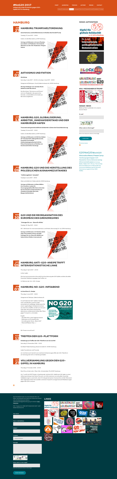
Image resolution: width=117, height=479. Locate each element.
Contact (99, 5)
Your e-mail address (19, 421)
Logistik (88, 169)
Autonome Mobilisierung (86, 167)
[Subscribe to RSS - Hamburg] (43, 385)
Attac (92, 169)
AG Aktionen (97, 167)
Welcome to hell (89, 165)
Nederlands (65, 9)
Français (77, 9)
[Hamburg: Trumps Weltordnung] (57, 55)
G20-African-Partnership (94, 164)
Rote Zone (82, 165)
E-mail (81, 114)
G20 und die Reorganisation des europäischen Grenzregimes (42, 217)
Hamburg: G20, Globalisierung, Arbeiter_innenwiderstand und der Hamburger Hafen (45, 120)
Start (56, 5)
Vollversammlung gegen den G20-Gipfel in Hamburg (43, 362)
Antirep (97, 162)
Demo (89, 160)
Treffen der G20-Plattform (39, 336)
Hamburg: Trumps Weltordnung (42, 28)
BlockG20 (97, 153)
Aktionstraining (96, 160)
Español (96, 9)
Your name (16, 413)
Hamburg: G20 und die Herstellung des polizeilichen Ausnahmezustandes (46, 169)
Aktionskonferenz (86, 156)
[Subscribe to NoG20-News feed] (91, 145)
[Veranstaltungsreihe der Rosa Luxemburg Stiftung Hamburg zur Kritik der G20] (57, 99)
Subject (15, 428)
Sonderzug (97, 165)
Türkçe (101, 9)
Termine (74, 5)
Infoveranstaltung (85, 162)
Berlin (93, 162)
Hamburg (82, 158)
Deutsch (82, 9)
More (81, 171)
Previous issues (83, 143)
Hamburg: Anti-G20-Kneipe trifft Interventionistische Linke (43, 264)
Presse (91, 5)
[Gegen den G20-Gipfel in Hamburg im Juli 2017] (60, 309)
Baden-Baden (83, 164)
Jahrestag (65, 5)
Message (15, 442)
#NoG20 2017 (22, 5)
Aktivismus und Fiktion (36, 72)
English (71, 9)
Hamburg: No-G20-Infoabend (40, 287)
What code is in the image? (87, 128)
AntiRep (83, 5)
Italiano (87, 9)
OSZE (96, 169)
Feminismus (82, 169)
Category (15, 435)
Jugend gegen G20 (92, 158)
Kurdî (91, 9)
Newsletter (83, 160)
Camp (101, 156)
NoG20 (88, 152)
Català (59, 9)
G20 (81, 152)
